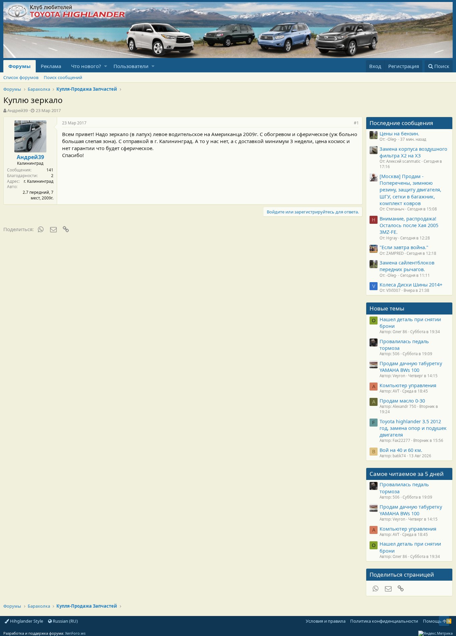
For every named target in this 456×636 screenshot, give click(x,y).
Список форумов (20, 77)
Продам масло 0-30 (402, 400)
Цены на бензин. (399, 133)
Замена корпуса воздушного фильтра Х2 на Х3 (413, 152)
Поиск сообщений (63, 77)
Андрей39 (17, 110)
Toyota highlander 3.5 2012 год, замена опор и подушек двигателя (413, 428)
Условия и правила (326, 621)
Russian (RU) (65, 621)
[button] (105, 66)
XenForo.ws (75, 633)
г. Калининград (38, 181)
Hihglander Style (26, 621)
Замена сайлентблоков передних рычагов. (407, 265)
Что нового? (86, 66)
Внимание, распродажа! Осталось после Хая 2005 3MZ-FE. (409, 225)
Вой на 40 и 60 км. (401, 450)
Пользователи (131, 66)
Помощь (432, 621)
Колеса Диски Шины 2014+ (411, 284)
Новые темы (387, 308)
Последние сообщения (401, 123)
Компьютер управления (408, 385)
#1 (356, 123)
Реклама (51, 66)
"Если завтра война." (404, 247)
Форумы (19, 66)
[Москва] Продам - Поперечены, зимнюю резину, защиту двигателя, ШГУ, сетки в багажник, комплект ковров (410, 189)
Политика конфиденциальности (384, 621)
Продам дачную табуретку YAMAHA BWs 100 (411, 366)
